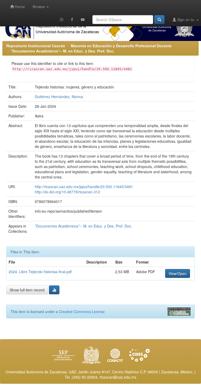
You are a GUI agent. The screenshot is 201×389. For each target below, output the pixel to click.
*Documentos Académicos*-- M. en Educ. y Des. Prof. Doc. (63, 50)
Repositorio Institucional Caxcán (35, 45)
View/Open (178, 273)
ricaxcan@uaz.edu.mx (117, 377)
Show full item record (27, 289)
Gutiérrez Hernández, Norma (59, 96)
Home (19, 6)
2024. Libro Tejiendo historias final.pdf (40, 271)
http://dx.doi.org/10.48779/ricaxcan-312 (67, 191)
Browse (39, 6)
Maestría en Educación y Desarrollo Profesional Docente (121, 45)
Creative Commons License (82, 311)
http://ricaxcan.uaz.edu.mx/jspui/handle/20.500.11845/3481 (84, 186)
